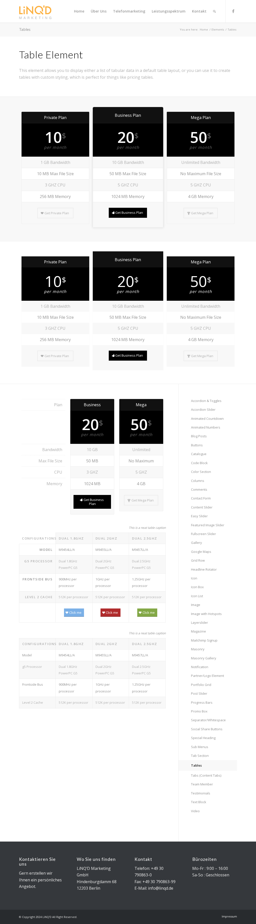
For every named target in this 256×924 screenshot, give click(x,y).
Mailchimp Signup (204, 640)
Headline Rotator (204, 569)
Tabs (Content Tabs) (206, 775)
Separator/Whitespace (208, 720)
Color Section (201, 471)
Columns (197, 480)
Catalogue (198, 454)
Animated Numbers (205, 427)
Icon (194, 578)
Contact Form (201, 498)
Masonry (197, 649)
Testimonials (200, 793)
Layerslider (199, 622)
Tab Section (200, 755)
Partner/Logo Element (207, 675)
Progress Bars (201, 702)
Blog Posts (199, 436)
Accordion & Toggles (206, 400)
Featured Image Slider (207, 525)
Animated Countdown (207, 418)
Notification (199, 667)
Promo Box (199, 711)
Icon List (197, 596)
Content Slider (201, 507)
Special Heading (203, 738)
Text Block (198, 802)
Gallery (196, 542)
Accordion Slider (203, 409)
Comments (199, 489)
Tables (24, 29)
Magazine (198, 631)
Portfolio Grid (201, 684)
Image (195, 604)
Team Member (202, 784)
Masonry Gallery (203, 658)
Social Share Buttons (206, 729)
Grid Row (198, 560)
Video (195, 811)
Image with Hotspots (206, 613)
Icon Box (197, 587)
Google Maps (201, 551)
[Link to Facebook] (233, 11)
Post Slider (199, 693)
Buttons (197, 445)
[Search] (214, 11)
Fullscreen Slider (203, 534)
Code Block (199, 463)
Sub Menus (199, 747)
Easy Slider (199, 516)
